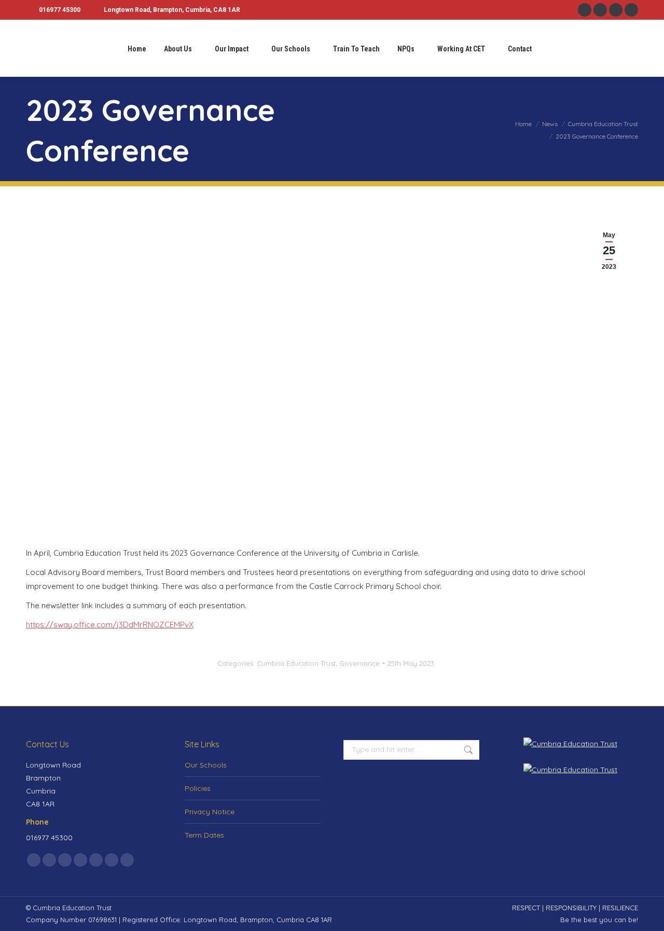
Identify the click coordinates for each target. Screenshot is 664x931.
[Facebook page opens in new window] (584, 10)
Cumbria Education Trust (296, 663)
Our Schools (206, 765)
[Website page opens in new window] (127, 860)
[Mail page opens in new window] (111, 860)
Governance (359, 663)
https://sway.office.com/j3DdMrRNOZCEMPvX (109, 624)
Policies (198, 788)
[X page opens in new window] (49, 860)
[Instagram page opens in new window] (600, 10)
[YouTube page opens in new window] (631, 10)
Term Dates (204, 835)
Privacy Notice (209, 811)
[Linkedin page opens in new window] (615, 10)
